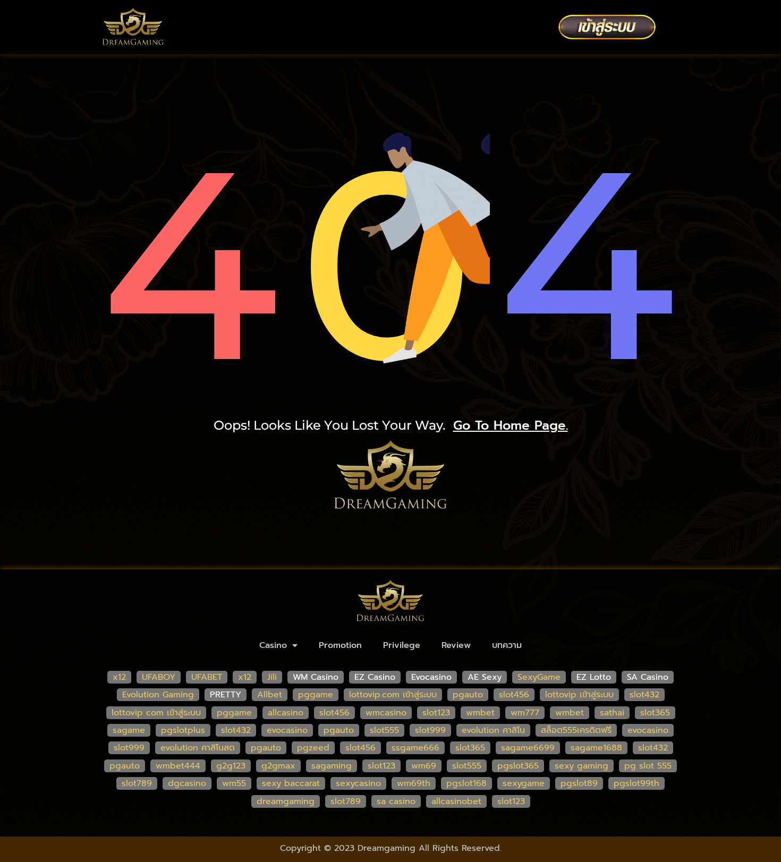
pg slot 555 (648, 765)
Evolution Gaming (158, 694)
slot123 (436, 712)
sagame (129, 730)
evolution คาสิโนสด (197, 747)
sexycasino (358, 783)
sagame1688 (596, 747)
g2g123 (230, 765)
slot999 (430, 730)
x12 (119, 677)
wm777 (525, 712)
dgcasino (187, 783)
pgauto (468, 694)
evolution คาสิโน (493, 730)
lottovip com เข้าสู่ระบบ (156, 712)
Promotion (340, 645)
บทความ (507, 645)
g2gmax (278, 765)
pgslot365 (518, 765)
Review (456, 645)
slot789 (137, 783)
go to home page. (510, 425)
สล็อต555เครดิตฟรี (576, 730)
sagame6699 (528, 747)
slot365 (655, 712)
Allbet (269, 694)
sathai (612, 712)
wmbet (480, 712)
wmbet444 (178, 765)
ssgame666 (415, 747)
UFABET (206, 677)
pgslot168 (466, 783)
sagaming (331, 765)
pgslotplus (183, 730)
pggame (315, 694)
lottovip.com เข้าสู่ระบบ (393, 694)
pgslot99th (636, 783)
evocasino (287, 730)
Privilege (401, 645)
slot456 (514, 694)
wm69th (413, 783)
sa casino (396, 801)
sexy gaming (581, 765)
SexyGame (539, 677)
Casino (273, 645)
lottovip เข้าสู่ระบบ (579, 694)
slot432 (644, 694)
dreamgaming (286, 801)
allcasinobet (456, 801)
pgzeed (313, 747)
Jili (272, 677)
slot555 (384, 730)
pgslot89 (579, 783)
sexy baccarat (291, 783)
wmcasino (386, 712)
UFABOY (158, 677)
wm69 (423, 765)
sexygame (524, 783)
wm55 (234, 783)
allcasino (285, 712)
